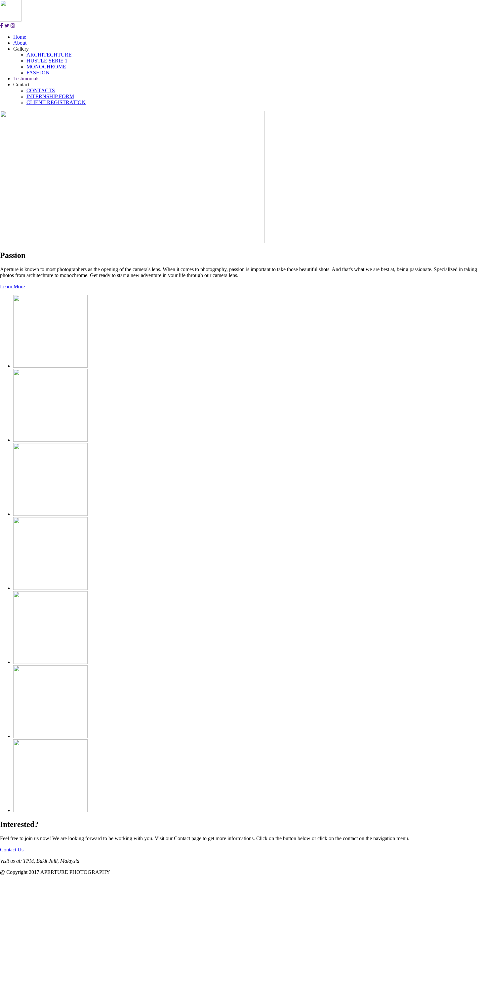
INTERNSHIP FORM (50, 96)
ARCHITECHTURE (49, 55)
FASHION (38, 72)
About (19, 43)
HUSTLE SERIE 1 (46, 60)
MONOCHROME (46, 66)
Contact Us (11, 849)
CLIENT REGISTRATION (56, 102)
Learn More (12, 286)
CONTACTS (40, 90)
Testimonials (26, 78)
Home (19, 37)
